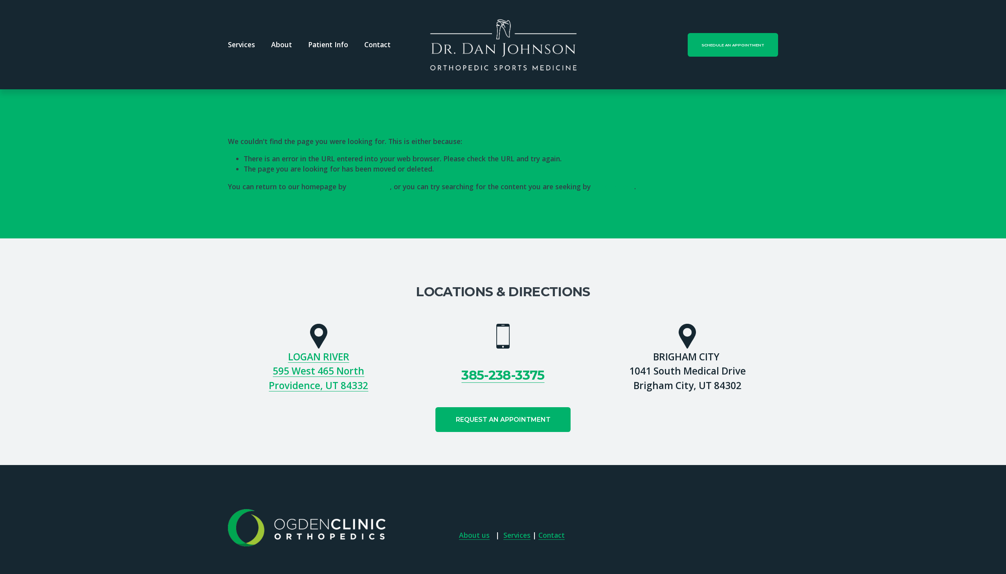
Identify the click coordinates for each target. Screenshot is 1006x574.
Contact (377, 44)
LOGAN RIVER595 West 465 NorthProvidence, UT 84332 (318, 371)
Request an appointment (503, 419)
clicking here (369, 186)
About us (474, 535)
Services (517, 535)
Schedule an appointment (732, 44)
